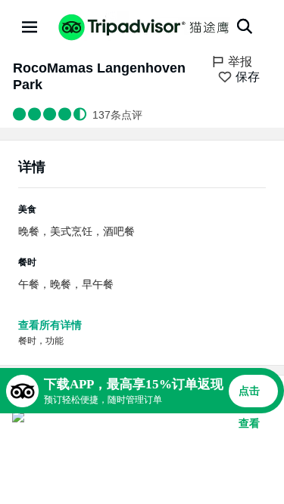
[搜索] (244, 26)
